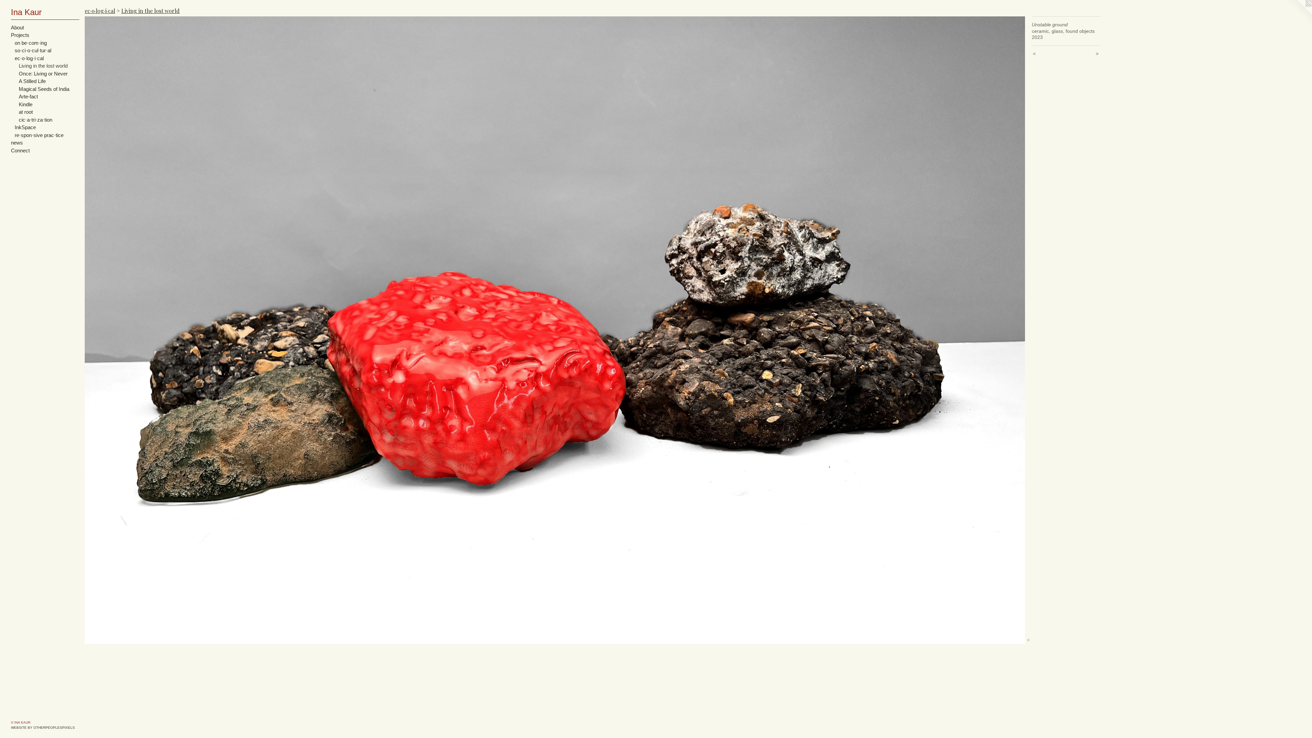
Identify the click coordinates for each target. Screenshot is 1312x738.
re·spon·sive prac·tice (39, 135)
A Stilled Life (32, 81)
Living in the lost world (43, 66)
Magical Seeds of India (44, 89)
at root (26, 112)
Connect (20, 150)
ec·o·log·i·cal (29, 58)
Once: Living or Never (43, 74)
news (17, 143)
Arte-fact (28, 96)
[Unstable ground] (555, 330)
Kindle (25, 104)
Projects (20, 35)
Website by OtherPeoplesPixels (43, 727)
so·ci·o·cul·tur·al (33, 50)
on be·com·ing (31, 43)
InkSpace (25, 127)
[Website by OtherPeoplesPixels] (1298, 13)
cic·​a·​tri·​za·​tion (35, 120)
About (17, 27)
